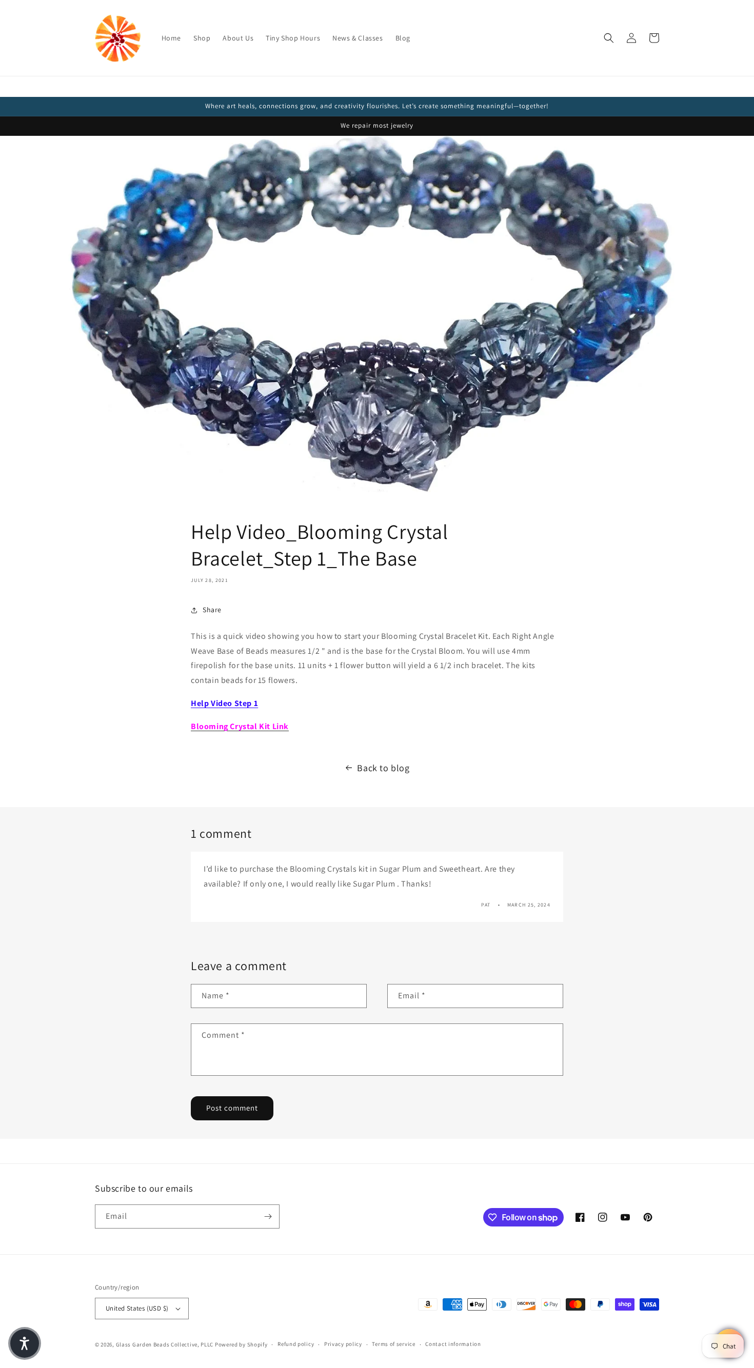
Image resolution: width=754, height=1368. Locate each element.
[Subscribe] (267, 1216)
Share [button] (212, 609)
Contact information (453, 1343)
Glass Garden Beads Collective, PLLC (165, 1344)
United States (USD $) (137, 1308)
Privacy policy (343, 1343)
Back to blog (383, 768)
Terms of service (393, 1343)
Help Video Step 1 (224, 703)
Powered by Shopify (241, 1344)
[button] (609, 38)
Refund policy (295, 1343)
